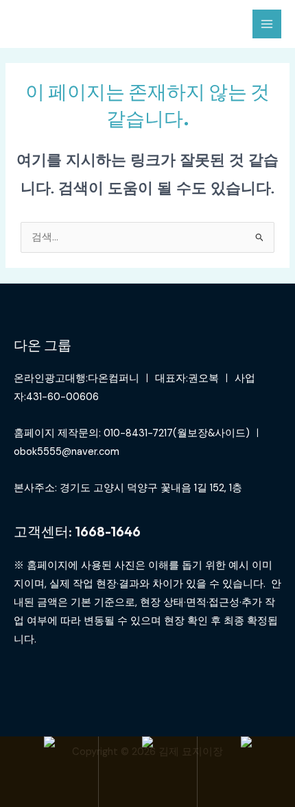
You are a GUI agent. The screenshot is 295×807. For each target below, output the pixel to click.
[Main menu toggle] (266, 24)
